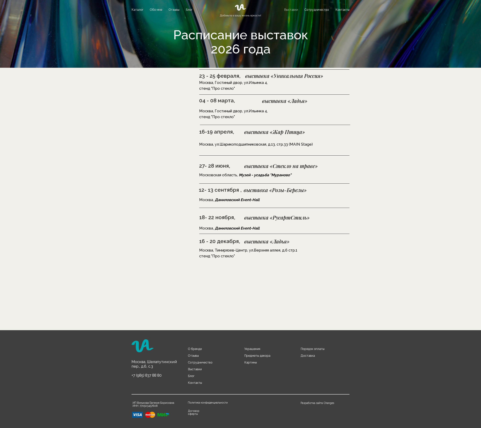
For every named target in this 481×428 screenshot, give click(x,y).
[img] (142, 347)
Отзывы (174, 9)
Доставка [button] (308, 355)
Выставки (291, 9)
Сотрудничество (316, 9)
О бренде (195, 349)
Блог (189, 9)
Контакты (342, 9)
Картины (250, 362)
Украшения (252, 349)
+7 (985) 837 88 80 (147, 375)
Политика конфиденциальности (208, 402)
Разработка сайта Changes (317, 402)
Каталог (137, 9)
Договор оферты (193, 412)
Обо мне (156, 9)
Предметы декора (257, 355)
